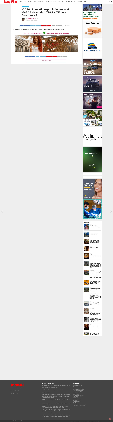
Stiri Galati (75, 400)
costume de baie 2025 (77, 391)
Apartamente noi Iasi (39, 1)
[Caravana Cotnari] (46, 51)
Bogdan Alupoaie (31, 18)
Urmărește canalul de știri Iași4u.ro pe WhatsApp (57, 33)
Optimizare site (76, 394)
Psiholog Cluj (75, 397)
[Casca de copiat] (92, 38)
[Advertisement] (92, 356)
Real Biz (74, 402)
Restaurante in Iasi (82, 1)
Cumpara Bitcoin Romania (78, 389)
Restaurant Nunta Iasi (77, 385)
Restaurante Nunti (70, 1)
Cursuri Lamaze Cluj (77, 396)
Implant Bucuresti (76, 399)
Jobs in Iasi (87, 420)
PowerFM (75, 404)
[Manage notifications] (110, 419)
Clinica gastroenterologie (78, 390)
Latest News (93, 420)
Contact (30, 1)
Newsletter (99, 420)
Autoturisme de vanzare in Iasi (79, 405)
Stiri (25, 1)
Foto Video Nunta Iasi (51, 1)
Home (20, 1)
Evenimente (61, 1)
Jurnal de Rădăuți (76, 401)
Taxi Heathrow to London (78, 395)
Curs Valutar (75, 386)
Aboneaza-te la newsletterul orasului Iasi (32, 33)
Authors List (72, 420)
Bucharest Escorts (76, 392)
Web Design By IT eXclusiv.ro (79, 388)
